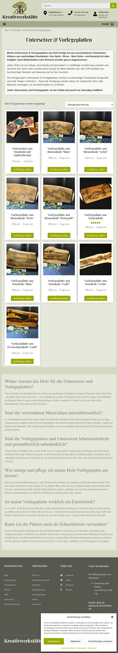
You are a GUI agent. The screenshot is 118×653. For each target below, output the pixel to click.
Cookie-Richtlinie (68, 648)
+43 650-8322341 (81, 12)
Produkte (15, 30)
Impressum (92, 648)
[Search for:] (76, 5)
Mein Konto (104, 12)
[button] (112, 617)
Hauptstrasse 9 (55, 12)
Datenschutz (81, 648)
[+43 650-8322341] (70, 13)
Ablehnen (75, 641)
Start (7, 30)
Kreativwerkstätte (20, 17)
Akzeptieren (53, 641)
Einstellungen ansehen (100, 641)
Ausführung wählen (22, 169)
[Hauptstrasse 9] (45, 13)
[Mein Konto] (95, 14)
